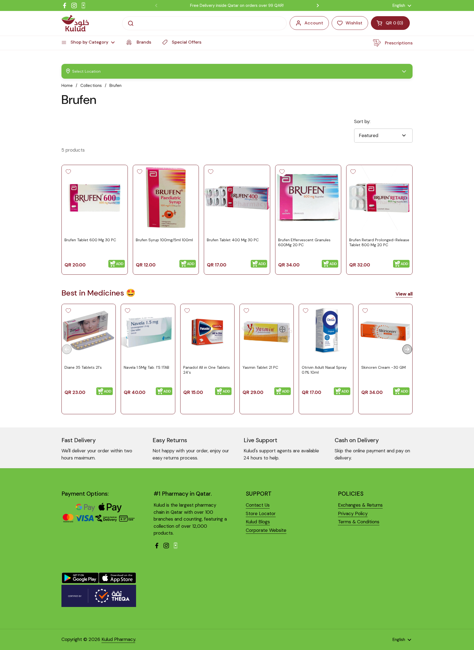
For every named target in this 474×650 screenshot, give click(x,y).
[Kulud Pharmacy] (75, 23)
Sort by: (362, 121)
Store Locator (261, 513)
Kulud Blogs (258, 522)
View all (404, 294)
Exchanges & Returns (360, 505)
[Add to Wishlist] (68, 171)
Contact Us (258, 505)
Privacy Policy (353, 513)
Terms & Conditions (358, 522)
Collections (91, 85)
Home (67, 85)
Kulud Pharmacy (118, 639)
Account (313, 23)
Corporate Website (266, 530)
